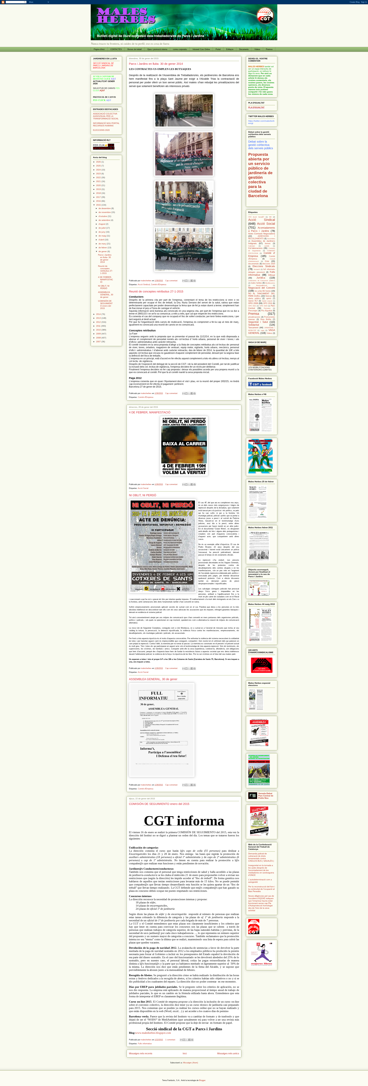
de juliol (102, 228)
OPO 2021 (252, 306)
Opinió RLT (253, 301)
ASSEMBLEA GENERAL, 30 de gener (153, 679)
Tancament (253, 327)
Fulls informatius (145, 1043)
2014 (98, 314)
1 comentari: (170, 1040)
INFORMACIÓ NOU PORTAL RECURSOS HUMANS (106, 124)
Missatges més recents (140, 1053)
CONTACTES (116, 49)
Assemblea (271, 238)
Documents (244, 49)
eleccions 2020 (268, 264)
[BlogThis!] (186, 280)
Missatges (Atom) (190, 1063)
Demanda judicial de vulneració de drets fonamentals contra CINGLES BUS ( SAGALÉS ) (261, 857)
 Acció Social (256, 217)
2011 (98, 326)
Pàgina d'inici (99, 49)
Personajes (253, 311)
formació (257, 269)
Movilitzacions (270, 283)
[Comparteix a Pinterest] (194, 280)
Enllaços (229, 49)
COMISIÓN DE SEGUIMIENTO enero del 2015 (159, 803)
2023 (98, 173)
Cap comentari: (172, 281)
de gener (103, 251)
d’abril (102, 239)
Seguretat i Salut (258, 322)
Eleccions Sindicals (264, 266)
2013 (98, 318)
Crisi (267, 261)
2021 (98, 181)
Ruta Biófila (265, 319)
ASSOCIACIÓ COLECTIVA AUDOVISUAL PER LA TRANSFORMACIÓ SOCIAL (106, 116)
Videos (257, 49)
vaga (262, 330)
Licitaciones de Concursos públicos (261, 280)
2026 (98, 162)
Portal (218, 49)
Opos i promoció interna (157, 49)
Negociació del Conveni (261, 287)
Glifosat (271, 275)
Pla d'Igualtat (266, 311)
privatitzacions (254, 317)
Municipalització (261, 285)
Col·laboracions (255, 248)
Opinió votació (267, 301)
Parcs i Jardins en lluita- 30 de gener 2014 (156, 63)
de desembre (105, 208)
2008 (98, 338)
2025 (98, 166)
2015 (98, 205)
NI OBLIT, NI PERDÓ (142, 495)
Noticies (269, 296)
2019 (98, 189)
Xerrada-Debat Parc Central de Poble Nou (265, 795)
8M (270, 217)
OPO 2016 (267, 303)
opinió (268, 298)
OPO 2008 (253, 303)
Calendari (251, 246)
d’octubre (103, 216)
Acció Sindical (144, 284)
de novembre (105, 212)
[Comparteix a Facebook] (191, 280)
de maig (103, 236)
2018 (98, 193)
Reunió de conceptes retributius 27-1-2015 (156, 291)
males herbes (256, 283)
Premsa (269, 49)
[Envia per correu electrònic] (183, 280)
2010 (98, 330)
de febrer (103, 247)
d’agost (102, 224)
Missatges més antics (228, 1053)
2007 (98, 341)
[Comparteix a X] (189, 280)
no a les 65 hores (263, 291)
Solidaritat (253, 324)
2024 (98, 170)
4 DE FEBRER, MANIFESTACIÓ (149, 412)
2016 (98, 201)
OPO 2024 (263, 306)
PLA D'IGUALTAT (256, 107)
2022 (98, 177)
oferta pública (254, 298)
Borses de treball (135, 49)
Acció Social (143, 488)
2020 (98, 185)
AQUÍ (102, 90)
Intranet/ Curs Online (201, 49)
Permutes (267, 308)
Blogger (202, 1080)
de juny (102, 232)
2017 (98, 197)
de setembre (105, 220)
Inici (185, 1053)
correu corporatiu (180, 49)
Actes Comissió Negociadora (261, 233)
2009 (98, 334)
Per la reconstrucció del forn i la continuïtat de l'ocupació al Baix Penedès (261, 889)
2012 (98, 322)
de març (103, 243)
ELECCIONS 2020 (101, 130)
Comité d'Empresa (158, 284)
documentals (253, 264)
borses (268, 243)
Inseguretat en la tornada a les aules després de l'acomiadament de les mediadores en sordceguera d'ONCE (261, 870)
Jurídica (260, 277)
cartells (266, 246)
